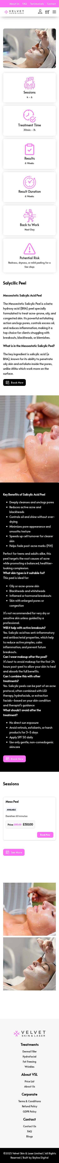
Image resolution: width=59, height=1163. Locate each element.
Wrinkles (29, 1066)
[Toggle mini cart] (47, 12)
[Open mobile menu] (54, 12)
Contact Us (29, 1126)
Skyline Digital (40, 1157)
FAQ (24, 3)
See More (16, 852)
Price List (29, 1081)
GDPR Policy (29, 1111)
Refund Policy (29, 1106)
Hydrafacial (29, 1056)
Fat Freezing (29, 1061)
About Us (14, 3)
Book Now (17, 382)
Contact (51, 3)
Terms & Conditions (29, 1101)
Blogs (29, 1136)
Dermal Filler (29, 1051)
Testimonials (37, 3)
